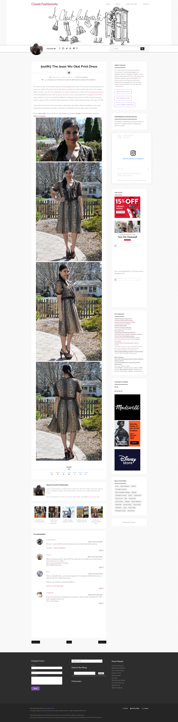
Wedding (127, 501)
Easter (51, 80)
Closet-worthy (137, 495)
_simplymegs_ (142, 180)
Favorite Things (127, 504)
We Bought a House (120, 511)
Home (108, 4)
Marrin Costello (65, 80)
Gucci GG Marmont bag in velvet (125, 339)
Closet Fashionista (44, 4)
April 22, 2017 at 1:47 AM (95, 574)
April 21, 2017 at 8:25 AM (95, 542)
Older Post (102, 642)
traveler (121, 80)
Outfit (72, 80)
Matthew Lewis (89, 497)
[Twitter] (66, 48)
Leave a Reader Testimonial (125, 105)
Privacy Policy (135, 708)
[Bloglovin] (73, 48)
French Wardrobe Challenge (122, 492)
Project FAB (118, 504)
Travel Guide (132, 498)
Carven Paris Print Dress (122, 324)
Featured (134, 492)
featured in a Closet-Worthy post (67, 92)
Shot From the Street (118, 680)
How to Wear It (119, 501)
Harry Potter (76, 497)
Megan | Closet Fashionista (126, 180)
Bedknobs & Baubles (118, 668)
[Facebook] (59, 48)
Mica (47, 572)
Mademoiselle (116, 675)
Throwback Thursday (120, 495)
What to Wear (137, 504)
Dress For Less (119, 498)
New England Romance (53, 565)
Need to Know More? (123, 92)
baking (141, 74)
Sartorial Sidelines (60, 548)
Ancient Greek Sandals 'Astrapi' (125, 322)
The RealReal (90, 80)
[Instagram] (63, 48)
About (117, 4)
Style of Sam (116, 685)
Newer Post (36, 642)
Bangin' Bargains (136, 501)
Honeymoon (118, 507)
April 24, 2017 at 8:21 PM (95, 595)
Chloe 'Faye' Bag (120, 336)
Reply (101, 550)
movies (48, 493)
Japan (124, 507)
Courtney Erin (51, 540)
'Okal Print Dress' (48, 113)
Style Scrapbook (117, 688)
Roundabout (82, 80)
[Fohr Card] (77, 48)
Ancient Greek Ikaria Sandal (124, 320)
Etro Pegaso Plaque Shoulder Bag (126, 350)
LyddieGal (49, 593)
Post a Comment (82, 77)
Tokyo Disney (131, 511)
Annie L (49, 555)
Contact (146, 4)
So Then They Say (118, 683)
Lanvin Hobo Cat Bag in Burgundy (126, 353)
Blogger (133, 522)
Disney (132, 76)
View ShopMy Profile (123, 98)
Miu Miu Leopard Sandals (123, 327)
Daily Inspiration (124, 486)
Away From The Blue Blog (54, 586)
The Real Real (86, 113)
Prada (76, 80)
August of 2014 (94, 95)
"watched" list (119, 86)
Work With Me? (131, 4)
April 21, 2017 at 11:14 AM (95, 557)
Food (126, 498)
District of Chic (116, 673)
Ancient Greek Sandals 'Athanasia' (126, 334)
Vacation (133, 486)
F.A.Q (125, 708)
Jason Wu (56, 80)
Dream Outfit (131, 507)
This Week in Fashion (120, 489)
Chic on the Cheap (52, 601)
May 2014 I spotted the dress (92, 92)
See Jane (115, 678)
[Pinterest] (70, 48)
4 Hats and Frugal (117, 666)
